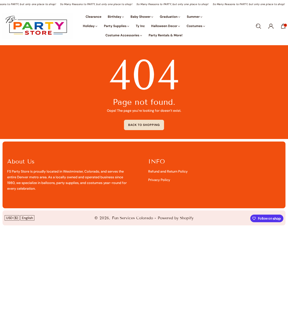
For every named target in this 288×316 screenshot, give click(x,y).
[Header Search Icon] (258, 26)
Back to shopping (144, 125)
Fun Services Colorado (132, 218)
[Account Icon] (270, 26)
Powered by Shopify (176, 218)
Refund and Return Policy (168, 171)
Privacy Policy (159, 180)
